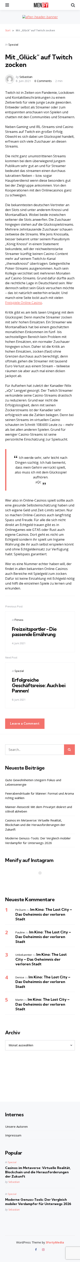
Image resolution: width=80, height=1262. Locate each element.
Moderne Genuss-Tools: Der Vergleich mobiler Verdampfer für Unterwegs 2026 (38, 840)
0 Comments (43, 81)
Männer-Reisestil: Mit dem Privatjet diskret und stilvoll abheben (38, 809)
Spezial (13, 44)
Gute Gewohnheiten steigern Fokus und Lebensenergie (33, 782)
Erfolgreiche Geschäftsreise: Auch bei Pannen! (38, 685)
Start (7, 30)
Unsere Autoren (16, 1126)
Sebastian (25, 77)
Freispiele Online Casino (23, 302)
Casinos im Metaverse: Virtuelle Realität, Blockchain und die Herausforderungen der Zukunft (35, 824)
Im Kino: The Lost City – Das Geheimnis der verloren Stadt (43, 914)
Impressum (13, 1135)
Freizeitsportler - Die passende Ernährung (34, 631)
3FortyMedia (55, 1242)
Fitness (19, 619)
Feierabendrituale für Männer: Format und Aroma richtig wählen (39, 795)
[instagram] (43, 1249)
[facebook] (36, 1249)
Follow (41, 881)
